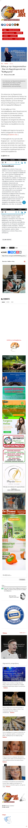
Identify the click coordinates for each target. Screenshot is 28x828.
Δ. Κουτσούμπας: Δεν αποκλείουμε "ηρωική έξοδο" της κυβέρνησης (13, 276)
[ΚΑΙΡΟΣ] (12, 25)
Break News (6, 63)
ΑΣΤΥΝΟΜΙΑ (19, 39)
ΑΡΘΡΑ (5, 36)
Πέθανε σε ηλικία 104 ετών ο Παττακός (11, 290)
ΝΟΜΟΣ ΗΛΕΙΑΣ (8, 33)
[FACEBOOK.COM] (2, 25)
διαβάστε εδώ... (13, 134)
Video (5, 633)
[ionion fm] (17, 25)
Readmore (14, 652)
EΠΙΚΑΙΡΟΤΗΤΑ (14, 30)
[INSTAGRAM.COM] (10, 25)
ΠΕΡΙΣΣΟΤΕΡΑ (7, 39)
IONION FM (19, 33)
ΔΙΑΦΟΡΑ (13, 36)
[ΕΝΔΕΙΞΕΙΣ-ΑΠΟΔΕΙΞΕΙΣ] (15, 25)
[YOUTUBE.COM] (7, 25)
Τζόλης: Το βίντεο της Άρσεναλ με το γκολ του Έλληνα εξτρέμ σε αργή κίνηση (14, 645)
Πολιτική (11, 63)
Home (4, 30)
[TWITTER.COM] (5, 25)
